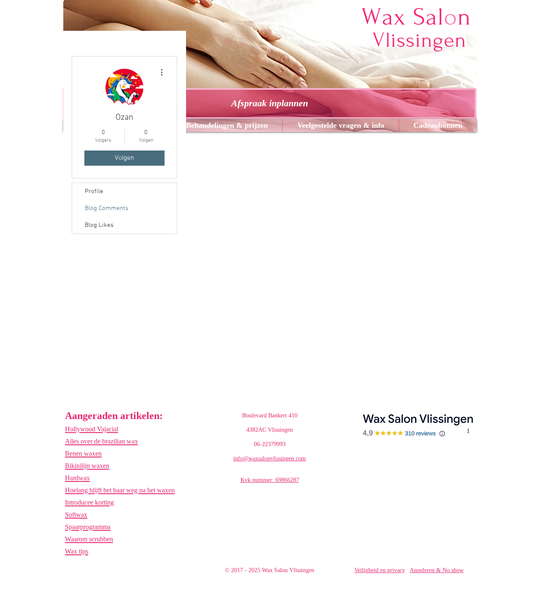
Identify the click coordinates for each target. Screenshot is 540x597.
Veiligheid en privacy (379, 570)
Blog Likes (99, 225)
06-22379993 (270, 444)
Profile (94, 191)
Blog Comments (106, 208)
